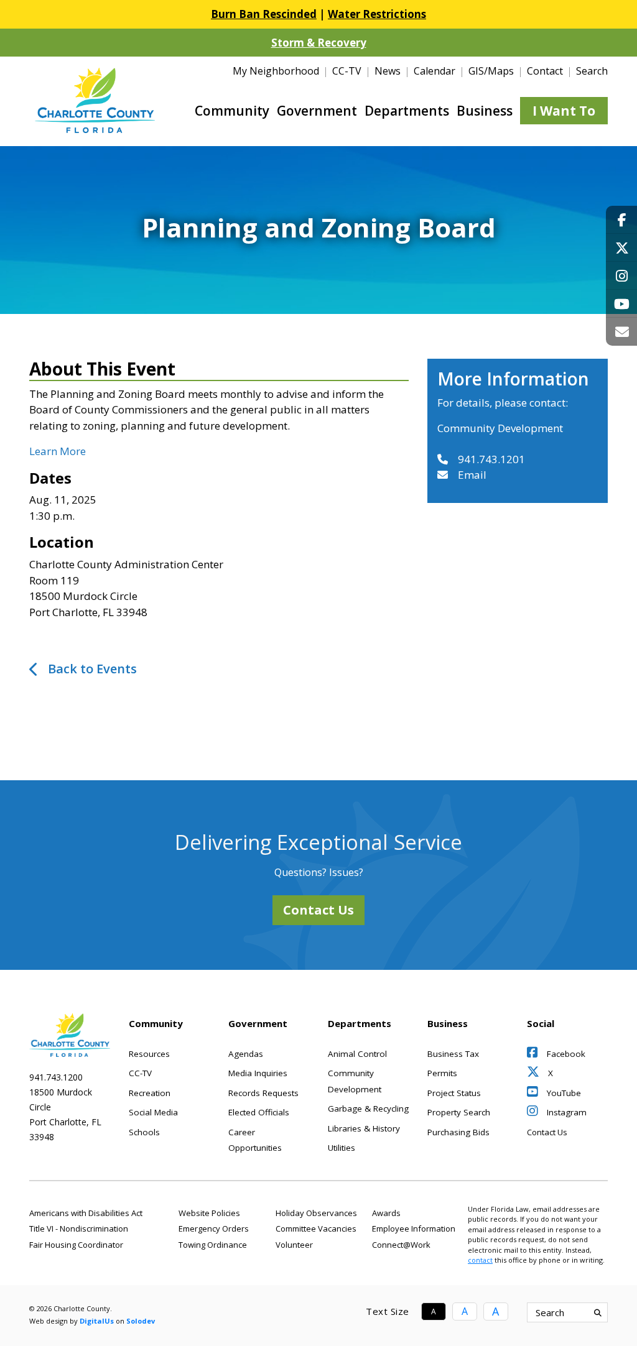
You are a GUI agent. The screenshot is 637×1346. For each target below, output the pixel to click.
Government (317, 110)
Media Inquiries (257, 1073)
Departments (407, 110)
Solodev (140, 1320)
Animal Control (357, 1053)
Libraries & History (364, 1128)
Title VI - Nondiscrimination (78, 1228)
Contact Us (318, 909)
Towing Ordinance (213, 1244)
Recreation (149, 1093)
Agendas (245, 1053)
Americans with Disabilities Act (85, 1213)
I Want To (563, 110)
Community (232, 110)
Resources (149, 1053)
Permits (442, 1073)
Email (472, 475)
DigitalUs (97, 1320)
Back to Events (92, 668)
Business (485, 110)
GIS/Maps (491, 71)
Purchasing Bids (458, 1132)
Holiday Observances (316, 1213)
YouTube (562, 1093)
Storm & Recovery (318, 42)
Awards (386, 1213)
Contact (545, 71)
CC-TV (346, 71)
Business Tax (453, 1053)
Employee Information (413, 1228)
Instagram (565, 1112)
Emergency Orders (214, 1228)
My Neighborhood (276, 71)
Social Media (153, 1112)
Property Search (458, 1112)
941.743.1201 (491, 459)
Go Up (606, 1312)
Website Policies (209, 1213)
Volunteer (294, 1244)
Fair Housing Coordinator (76, 1244)
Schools (144, 1132)
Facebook (564, 1053)
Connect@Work (401, 1244)
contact (480, 1260)
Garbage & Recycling (368, 1108)
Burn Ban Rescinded (264, 14)
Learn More (57, 451)
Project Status (454, 1093)
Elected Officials (258, 1112)
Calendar (434, 71)
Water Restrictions (377, 14)
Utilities (341, 1147)
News (387, 71)
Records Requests (263, 1093)
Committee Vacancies (316, 1228)
